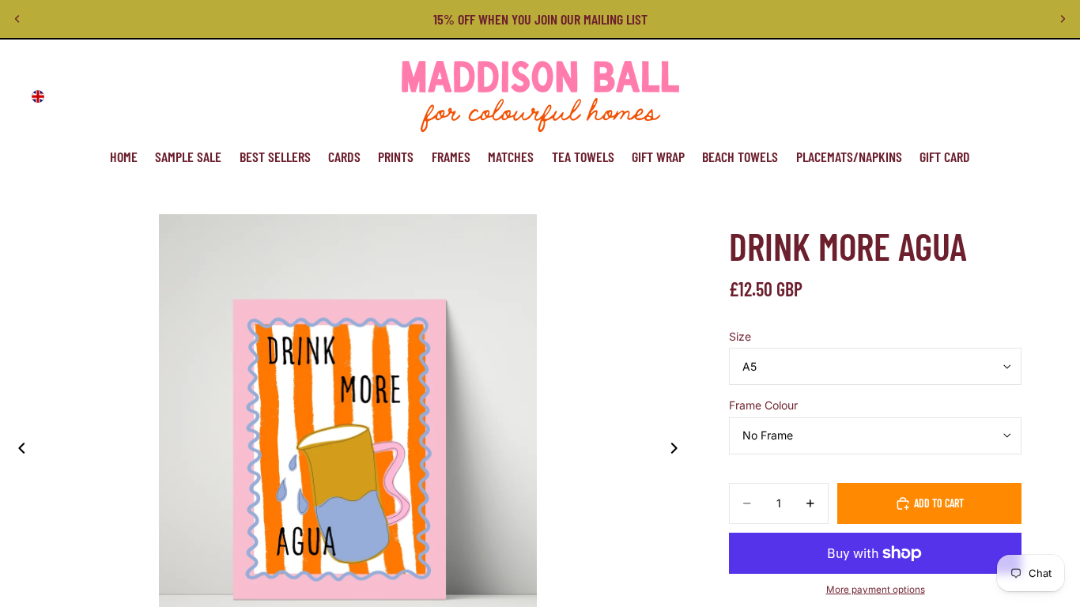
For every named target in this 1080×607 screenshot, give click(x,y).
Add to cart (939, 503)
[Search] (963, 96)
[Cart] (1031, 96)
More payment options (875, 589)
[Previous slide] (17, 19)
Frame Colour (763, 405)
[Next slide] (1062, 19)
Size (740, 336)
